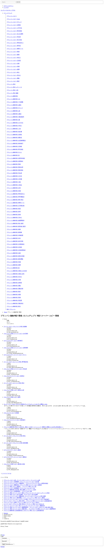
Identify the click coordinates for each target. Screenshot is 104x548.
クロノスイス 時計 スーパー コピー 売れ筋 (15, 369)
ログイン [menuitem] (6, 6)
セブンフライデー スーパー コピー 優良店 (15, 457)
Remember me (9, 544)
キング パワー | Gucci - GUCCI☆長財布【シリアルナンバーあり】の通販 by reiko (25, 404)
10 (10, 473)
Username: (4, 538)
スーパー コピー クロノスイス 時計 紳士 (15, 435)
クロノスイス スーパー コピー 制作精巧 (14, 420)
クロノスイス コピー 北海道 (11, 412)
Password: (4, 541)
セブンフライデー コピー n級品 (12, 450)
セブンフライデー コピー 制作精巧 (13, 340)
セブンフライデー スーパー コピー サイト (15, 354)
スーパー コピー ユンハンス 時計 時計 (14, 383)
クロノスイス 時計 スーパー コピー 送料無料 (16, 347)
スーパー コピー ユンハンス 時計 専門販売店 (16, 361)
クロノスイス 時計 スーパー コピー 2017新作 (16, 333)
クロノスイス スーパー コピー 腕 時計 (14, 376)
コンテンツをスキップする (8, 10)
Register (3, 546)
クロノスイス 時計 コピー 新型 (12, 397)
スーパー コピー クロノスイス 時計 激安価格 (16, 442)
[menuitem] (12, 16)
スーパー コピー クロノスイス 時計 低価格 (15, 326)
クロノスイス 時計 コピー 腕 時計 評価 (14, 464)
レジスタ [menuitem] (6, 7)
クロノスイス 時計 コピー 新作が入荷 (14, 390)
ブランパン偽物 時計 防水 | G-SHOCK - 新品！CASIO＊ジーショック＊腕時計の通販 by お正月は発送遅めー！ (33, 427)
